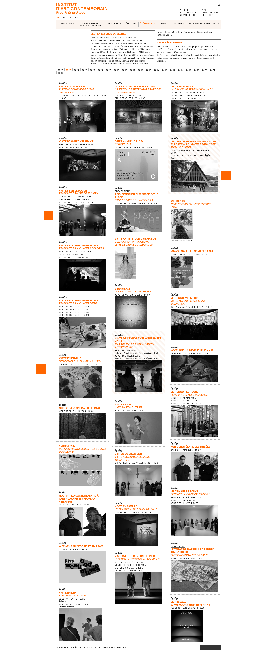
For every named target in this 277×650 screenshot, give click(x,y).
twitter (208, 647)
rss (218, 647)
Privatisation (209, 12)
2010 (189, 70)
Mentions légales (114, 647)
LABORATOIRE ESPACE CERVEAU (90, 24)
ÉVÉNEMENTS (147, 23)
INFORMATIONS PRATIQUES (203, 23)
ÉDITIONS (131, 23)
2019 (116, 70)
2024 (76, 70)
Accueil (74, 17)
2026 (60, 70)
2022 (92, 70)
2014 (156, 70)
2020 (108, 70)
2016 (140, 70)
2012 (173, 70)
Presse (184, 9)
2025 (68, 70)
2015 (148, 70)
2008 (205, 70)
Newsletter (187, 14)
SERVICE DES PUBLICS (171, 23)
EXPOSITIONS (66, 23)
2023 (84, 70)
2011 (181, 70)
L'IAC (204, 9)
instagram (201, 647)
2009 (197, 70)
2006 (60, 72)
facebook (204, 647)
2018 (124, 70)
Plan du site (92, 647)
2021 (100, 70)
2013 (165, 70)
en (64, 17)
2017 (132, 70)
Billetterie (208, 14)
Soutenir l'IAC (189, 12)
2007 (213, 70)
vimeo (213, 647)
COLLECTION (114, 23)
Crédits (76, 647)
